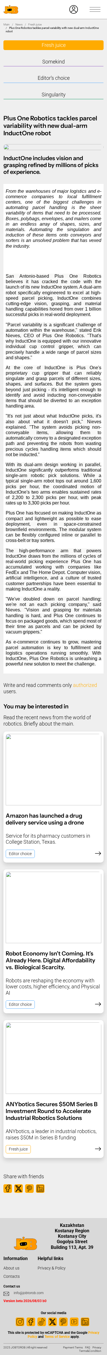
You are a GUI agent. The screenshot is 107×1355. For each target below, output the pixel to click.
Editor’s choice (54, 78)
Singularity (54, 95)
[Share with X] (18, 1188)
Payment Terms (73, 1347)
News (19, 24)
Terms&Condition (90, 1350)
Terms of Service (57, 1337)
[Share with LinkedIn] (40, 1188)
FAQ (87, 1347)
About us (11, 1268)
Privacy (96, 1347)
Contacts (11, 1276)
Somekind (53, 62)
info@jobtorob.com (29, 1293)
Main (6, 24)
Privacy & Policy (52, 1268)
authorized (85, 685)
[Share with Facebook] (7, 1188)
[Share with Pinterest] (29, 1188)
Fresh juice (35, 24)
